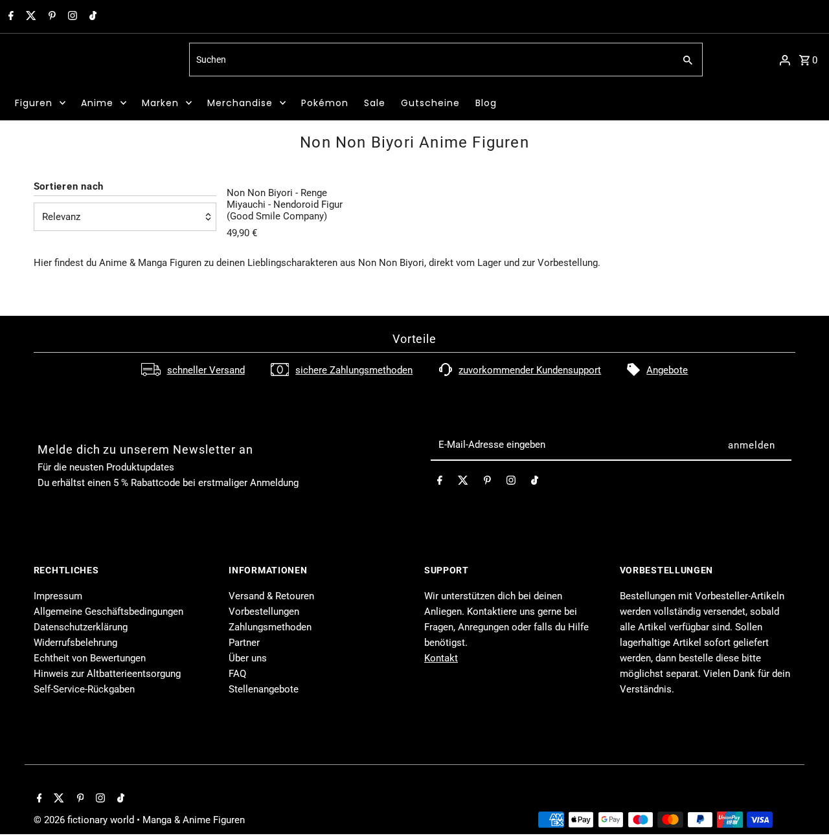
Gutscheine (430, 102)
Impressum (58, 596)
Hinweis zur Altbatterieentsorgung (107, 674)
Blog (486, 102)
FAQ (237, 674)
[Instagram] (71, 17)
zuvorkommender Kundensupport (530, 370)
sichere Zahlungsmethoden (354, 370)
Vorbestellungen (264, 611)
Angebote (667, 370)
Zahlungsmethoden (270, 627)
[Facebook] (9, 17)
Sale (374, 102)
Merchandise (240, 102)
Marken (160, 102)
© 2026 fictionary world (85, 820)
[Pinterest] (50, 17)
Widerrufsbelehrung (75, 642)
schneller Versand (206, 370)
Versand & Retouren (271, 596)
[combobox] (430, 59)
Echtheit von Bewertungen (90, 658)
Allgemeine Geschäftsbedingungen (108, 611)
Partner (244, 642)
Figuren (33, 102)
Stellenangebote (264, 689)
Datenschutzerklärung (81, 627)
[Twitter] (29, 17)
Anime (97, 102)
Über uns (248, 658)
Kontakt (441, 658)
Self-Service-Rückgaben (84, 689)
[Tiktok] (91, 17)
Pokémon (324, 102)
